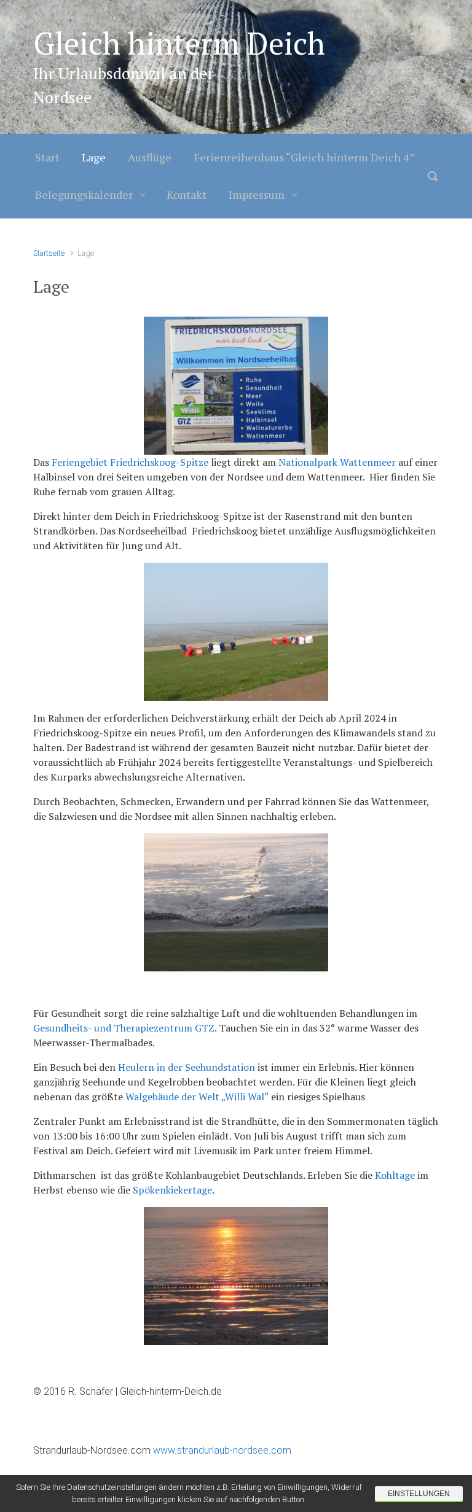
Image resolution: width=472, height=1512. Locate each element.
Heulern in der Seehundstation (188, 1067)
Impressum (257, 194)
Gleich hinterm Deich (179, 43)
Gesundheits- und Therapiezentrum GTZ (123, 1028)
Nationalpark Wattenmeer (338, 462)
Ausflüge (149, 157)
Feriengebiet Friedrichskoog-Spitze (130, 462)
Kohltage (396, 1175)
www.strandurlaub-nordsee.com (221, 1450)
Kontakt (186, 194)
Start (47, 157)
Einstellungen (419, 1493)
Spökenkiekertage (172, 1190)
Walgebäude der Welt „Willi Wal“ (198, 1096)
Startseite (49, 253)
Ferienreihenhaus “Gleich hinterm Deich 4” (304, 157)
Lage (94, 157)
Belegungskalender (84, 194)
